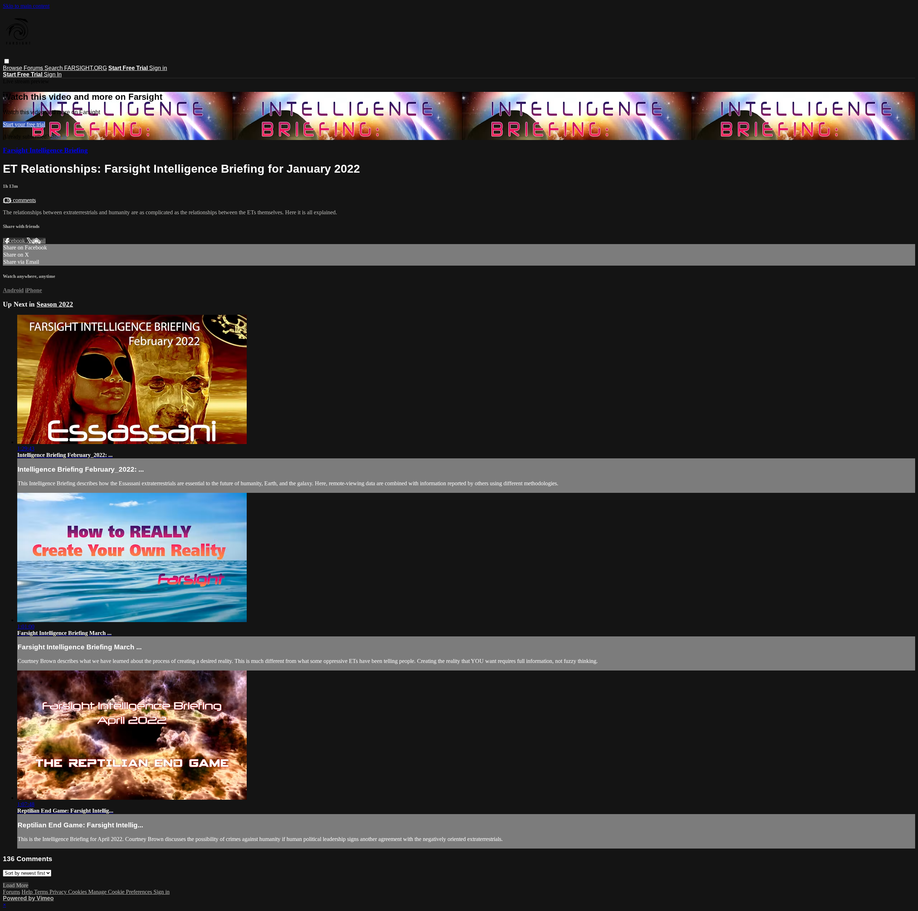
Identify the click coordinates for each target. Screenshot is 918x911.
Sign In (53, 74)
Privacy (58, 892)
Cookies (78, 892)
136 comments (19, 200)
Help (28, 892)
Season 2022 (55, 304)
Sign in (158, 68)
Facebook (15, 241)
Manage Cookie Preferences (120, 892)
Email (39, 241)
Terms (41, 892)
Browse (13, 68)
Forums (34, 68)
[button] (6, 61)
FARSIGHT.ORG (85, 68)
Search (54, 68)
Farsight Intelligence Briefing (45, 150)
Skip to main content (26, 6)
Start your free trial (24, 124)
